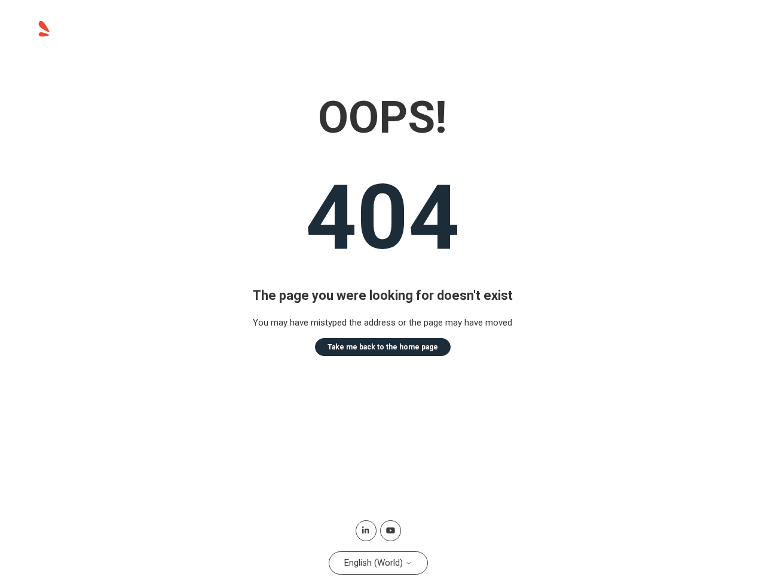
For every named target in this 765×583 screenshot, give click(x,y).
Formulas (701, 29)
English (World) (374, 562)
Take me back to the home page (383, 347)
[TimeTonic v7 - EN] (99, 35)
